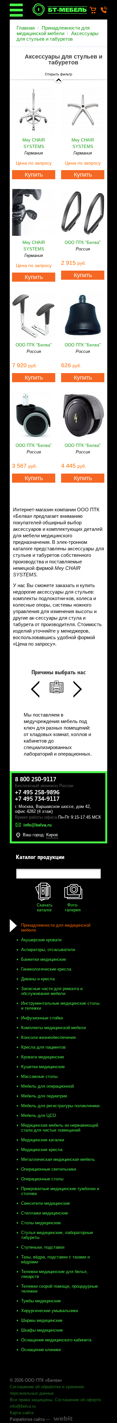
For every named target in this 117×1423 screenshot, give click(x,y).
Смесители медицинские (45, 1203)
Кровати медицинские (42, 1056)
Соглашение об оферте (78, 1399)
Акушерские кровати (41, 939)
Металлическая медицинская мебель (58, 1159)
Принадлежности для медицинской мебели (53, 30)
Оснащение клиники (41, 1349)
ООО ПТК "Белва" (83, 242)
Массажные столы (39, 1076)
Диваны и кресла (38, 978)
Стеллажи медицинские (44, 1213)
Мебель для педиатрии (44, 1096)
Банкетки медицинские (43, 959)
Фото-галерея (73, 907)
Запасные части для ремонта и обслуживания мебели (52, 991)
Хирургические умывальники (49, 1310)
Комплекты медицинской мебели (53, 1027)
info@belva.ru (23, 1406)
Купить (34, 174)
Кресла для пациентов (43, 1047)
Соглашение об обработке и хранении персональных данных (47, 1390)
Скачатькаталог (45, 907)
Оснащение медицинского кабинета (56, 1339)
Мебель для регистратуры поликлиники (60, 1105)
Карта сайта (21, 1412)
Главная (26, 28)
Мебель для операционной (47, 1086)
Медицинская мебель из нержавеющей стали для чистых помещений (59, 1128)
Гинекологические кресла (46, 969)
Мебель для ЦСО (38, 1115)
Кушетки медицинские (43, 1066)
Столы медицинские (41, 1222)
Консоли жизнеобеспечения (48, 1037)
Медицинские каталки (42, 1139)
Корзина (96, 10)
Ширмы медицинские (41, 1320)
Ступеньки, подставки (42, 1247)
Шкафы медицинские (42, 1330)
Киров (52, 834)
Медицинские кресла (41, 1149)
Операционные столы (42, 1178)
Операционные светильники (48, 1169)
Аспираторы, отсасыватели (48, 949)
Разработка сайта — (30, 1419)
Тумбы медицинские (41, 1300)
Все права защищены (31, 1399)
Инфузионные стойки (42, 1017)
